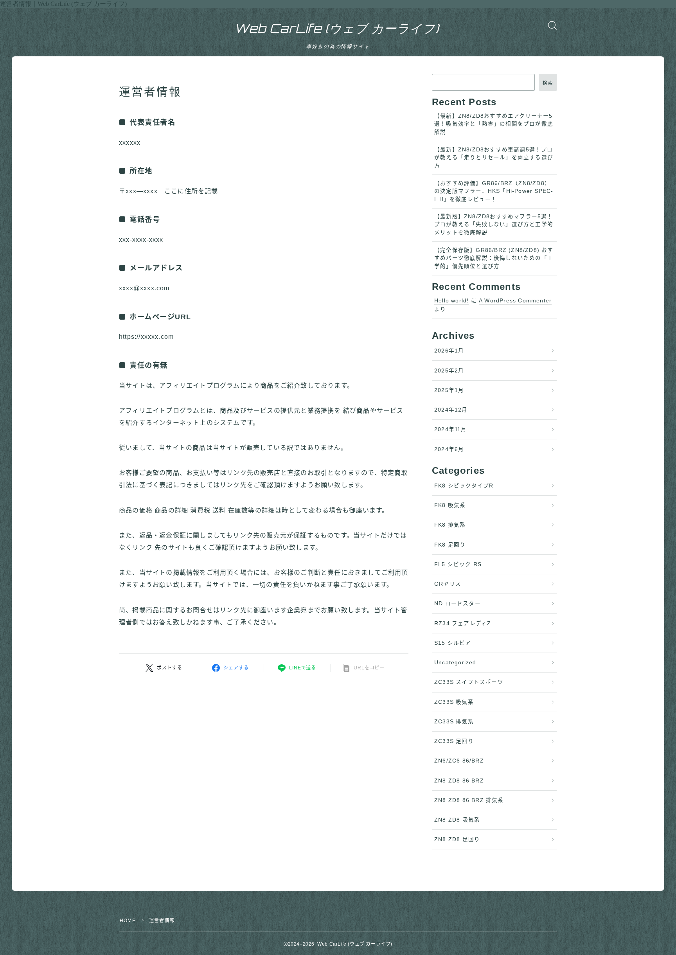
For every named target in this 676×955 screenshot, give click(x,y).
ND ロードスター (457, 603)
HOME (128, 920)
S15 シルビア (452, 643)
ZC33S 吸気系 (454, 702)
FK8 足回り (450, 545)
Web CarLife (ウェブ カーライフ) (336, 28)
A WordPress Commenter (515, 301)
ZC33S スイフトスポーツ (468, 682)
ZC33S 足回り (454, 741)
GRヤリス (447, 584)
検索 (548, 83)
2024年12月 (451, 410)
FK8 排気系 (450, 525)
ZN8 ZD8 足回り (457, 839)
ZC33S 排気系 (454, 722)
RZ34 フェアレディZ (462, 623)
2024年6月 (449, 449)
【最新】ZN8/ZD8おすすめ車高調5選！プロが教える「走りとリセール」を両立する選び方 (493, 158)
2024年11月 (450, 429)
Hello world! (451, 301)
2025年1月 (449, 390)
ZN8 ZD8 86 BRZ (459, 781)
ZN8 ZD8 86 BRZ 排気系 (469, 800)
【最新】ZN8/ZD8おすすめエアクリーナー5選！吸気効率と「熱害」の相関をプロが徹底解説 (493, 124)
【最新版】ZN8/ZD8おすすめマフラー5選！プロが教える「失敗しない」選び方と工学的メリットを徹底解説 (493, 225)
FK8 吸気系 (450, 505)
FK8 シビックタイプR (463, 486)
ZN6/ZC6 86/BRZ (459, 761)
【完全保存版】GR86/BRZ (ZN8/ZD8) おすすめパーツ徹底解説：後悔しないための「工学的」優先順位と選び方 (494, 258)
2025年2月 (449, 371)
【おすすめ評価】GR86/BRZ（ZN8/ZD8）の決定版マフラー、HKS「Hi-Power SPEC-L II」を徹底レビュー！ (493, 191)
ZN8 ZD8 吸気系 (457, 820)
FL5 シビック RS (458, 564)
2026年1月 (449, 351)
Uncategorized (455, 662)
